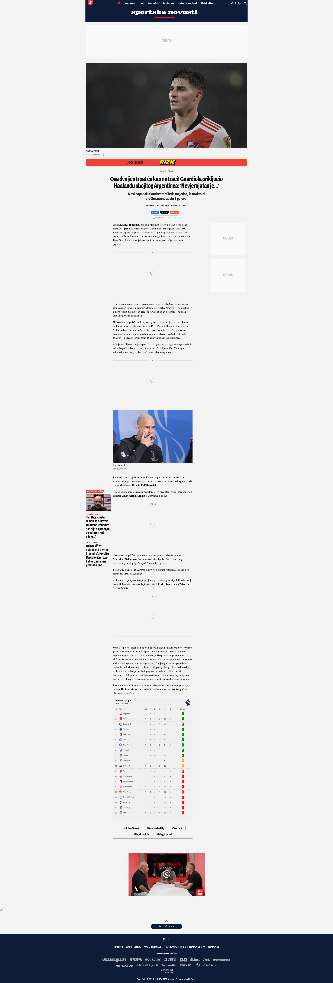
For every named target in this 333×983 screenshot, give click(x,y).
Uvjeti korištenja (133, 947)
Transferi (153, 3)
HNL (142, 3)
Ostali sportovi (187, 3)
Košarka (168, 3)
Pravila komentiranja (153, 947)
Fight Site (207, 3)
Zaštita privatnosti (174, 947)
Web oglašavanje (192, 947)
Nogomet (129, 3)
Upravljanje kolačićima (166, 953)
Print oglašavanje (211, 947)
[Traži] (245, 3)
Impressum (118, 947)
